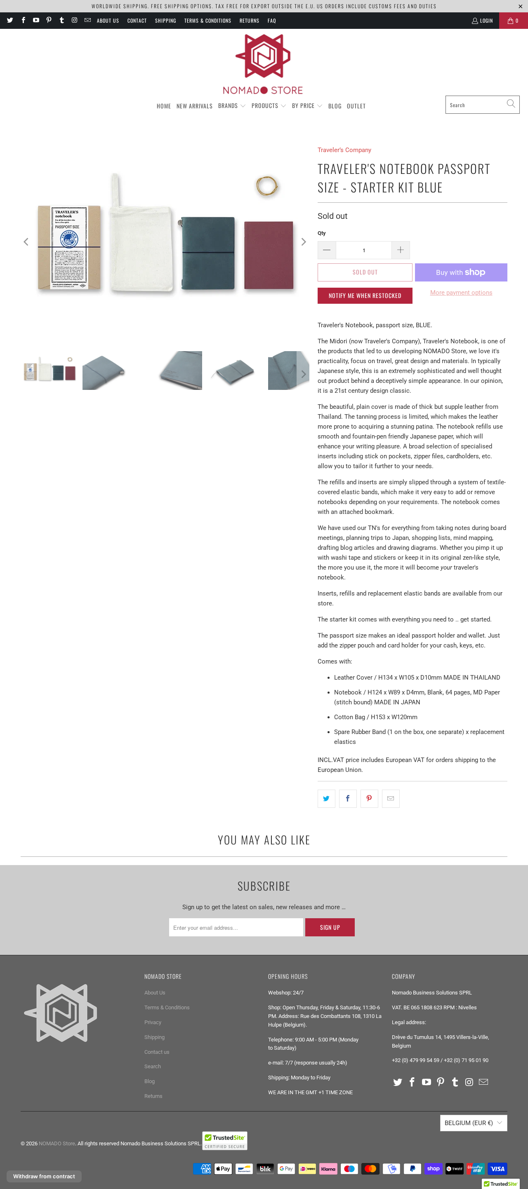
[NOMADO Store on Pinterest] (48, 20)
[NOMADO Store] (264, 64)
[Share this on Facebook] (348, 799)
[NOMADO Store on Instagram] (74, 20)
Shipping (165, 20)
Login (486, 20)
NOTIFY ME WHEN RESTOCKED (365, 295)
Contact (137, 20)
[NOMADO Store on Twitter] (9, 20)
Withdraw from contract (44, 1176)
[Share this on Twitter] (326, 799)
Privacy (152, 1022)
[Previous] (26, 242)
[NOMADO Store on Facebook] (22, 20)
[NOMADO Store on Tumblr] (61, 20)
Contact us (157, 1052)
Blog (149, 1081)
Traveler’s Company (344, 150)
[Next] (303, 242)
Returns (249, 20)
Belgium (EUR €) (469, 1123)
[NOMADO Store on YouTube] (35, 20)
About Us (108, 20)
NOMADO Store (57, 1143)
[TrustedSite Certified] (225, 1140)
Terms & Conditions (207, 20)
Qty (322, 233)
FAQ (272, 20)
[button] (232, 106)
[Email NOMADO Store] (87, 20)
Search (152, 1066)
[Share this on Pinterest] (369, 799)
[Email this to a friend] (391, 799)
